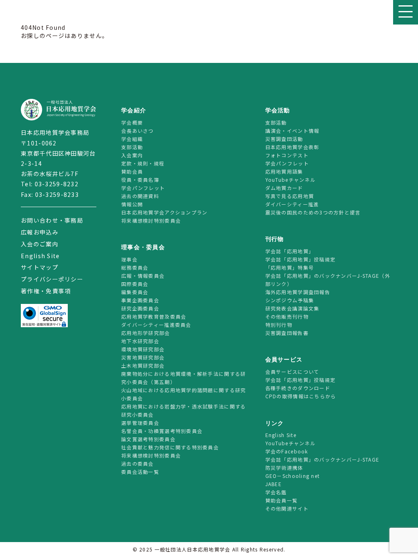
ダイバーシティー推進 (292, 204)
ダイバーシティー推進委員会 (156, 324)
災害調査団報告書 (287, 332)
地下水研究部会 (140, 340)
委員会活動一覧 (140, 471)
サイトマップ (39, 267)
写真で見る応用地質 (289, 195)
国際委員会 (134, 283)
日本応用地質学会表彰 (292, 146)
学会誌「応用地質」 (289, 251)
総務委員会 (134, 267)
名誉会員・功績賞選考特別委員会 (161, 430)
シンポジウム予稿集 (289, 300)
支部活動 (132, 146)
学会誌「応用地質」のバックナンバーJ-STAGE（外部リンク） (327, 279)
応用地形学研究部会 (145, 332)
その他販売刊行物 (287, 316)
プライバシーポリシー (52, 279)
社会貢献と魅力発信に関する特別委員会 (170, 447)
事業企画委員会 (140, 300)
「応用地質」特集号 (289, 267)
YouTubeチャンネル (290, 179)
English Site (40, 256)
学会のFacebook (286, 451)
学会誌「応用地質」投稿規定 (300, 259)
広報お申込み (39, 232)
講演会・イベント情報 (292, 130)
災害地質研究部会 (143, 357)
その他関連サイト (287, 508)
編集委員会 (134, 291)
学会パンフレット (143, 187)
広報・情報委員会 (143, 275)
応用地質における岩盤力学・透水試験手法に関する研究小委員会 (183, 410)
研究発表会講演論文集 (292, 308)
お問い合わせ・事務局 (52, 220)
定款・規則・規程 (143, 163)
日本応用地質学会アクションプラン (164, 212)
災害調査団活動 (284, 138)
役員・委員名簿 (140, 179)
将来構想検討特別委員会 (151, 220)
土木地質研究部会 (143, 365)
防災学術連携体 (284, 467)
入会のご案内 (39, 244)
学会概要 (132, 122)
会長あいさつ (137, 130)
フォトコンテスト (287, 155)
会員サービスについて (292, 371)
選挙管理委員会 (140, 422)
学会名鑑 (276, 492)
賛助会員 (132, 171)
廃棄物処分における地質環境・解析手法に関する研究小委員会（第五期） (183, 377)
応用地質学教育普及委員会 (153, 316)
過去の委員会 (137, 463)
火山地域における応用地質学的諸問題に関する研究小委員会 (183, 394)
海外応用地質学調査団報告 (297, 291)
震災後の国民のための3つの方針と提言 (313, 212)
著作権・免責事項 (46, 291)
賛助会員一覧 (281, 500)
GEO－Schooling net (292, 475)
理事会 (129, 259)
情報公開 (132, 204)
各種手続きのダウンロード (297, 387)
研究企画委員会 (140, 308)
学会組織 (132, 138)
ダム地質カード (284, 187)
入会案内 (132, 155)
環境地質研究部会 (143, 349)
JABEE (273, 483)
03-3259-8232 (56, 184)
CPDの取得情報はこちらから (303, 396)
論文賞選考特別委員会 (148, 438)
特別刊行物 (278, 324)
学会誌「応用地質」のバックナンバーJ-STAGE (322, 459)
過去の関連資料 (140, 195)
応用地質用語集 (284, 171)
